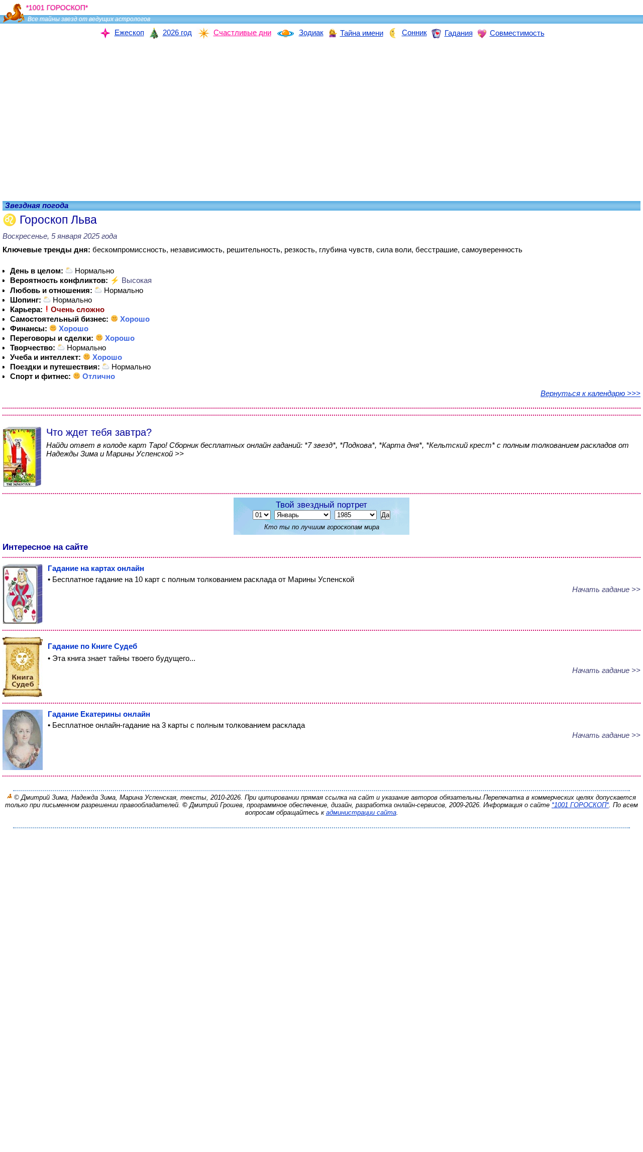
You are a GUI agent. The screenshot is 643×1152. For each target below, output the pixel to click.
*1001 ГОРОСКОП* (580, 805)
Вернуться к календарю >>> (590, 393)
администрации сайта (361, 812)
